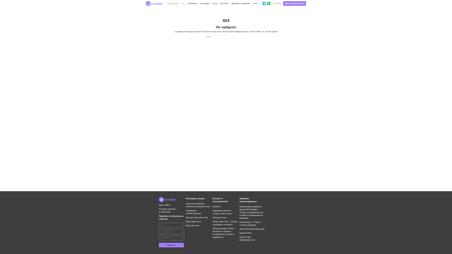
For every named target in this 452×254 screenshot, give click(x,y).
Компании (192, 3)
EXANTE (216, 207)
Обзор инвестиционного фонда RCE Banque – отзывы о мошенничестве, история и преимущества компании (251, 212)
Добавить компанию (241, 3)
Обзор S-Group (219, 217)
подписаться (171, 245)
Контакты (224, 3)
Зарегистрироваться (294, 3)
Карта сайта (164, 205)
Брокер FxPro (245, 233)
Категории (204, 3)
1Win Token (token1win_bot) (251, 229)
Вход (278, 3)
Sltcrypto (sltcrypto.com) (197, 217)
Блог (255, 3)
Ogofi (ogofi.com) (193, 221)
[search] (183, 3)
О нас (214, 3)
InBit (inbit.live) (192, 225)
